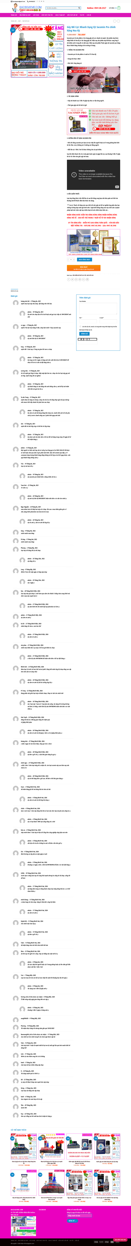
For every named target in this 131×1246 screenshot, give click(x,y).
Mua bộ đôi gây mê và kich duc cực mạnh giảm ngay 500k (51, 1162)
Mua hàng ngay (84, 259)
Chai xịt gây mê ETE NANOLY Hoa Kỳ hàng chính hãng (107, 1198)
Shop (19, 21)
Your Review (82, 301)
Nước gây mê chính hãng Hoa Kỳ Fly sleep (107, 1161)
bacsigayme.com (29, 1243)
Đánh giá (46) (14, 291)
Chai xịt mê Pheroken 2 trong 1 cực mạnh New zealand (51, 1198)
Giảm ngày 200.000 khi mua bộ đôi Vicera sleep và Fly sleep (79, 1162)
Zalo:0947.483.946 (120, 1240)
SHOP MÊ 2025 (25, 21)
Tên (80, 318)
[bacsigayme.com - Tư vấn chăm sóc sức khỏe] (27, 8)
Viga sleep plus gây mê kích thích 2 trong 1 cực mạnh (79, 1198)
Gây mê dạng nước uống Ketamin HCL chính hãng (23, 1198)
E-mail (102, 318)
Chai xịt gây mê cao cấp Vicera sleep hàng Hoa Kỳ (24, 1162)
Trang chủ (13, 21)
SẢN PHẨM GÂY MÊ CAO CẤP (79, 275)
